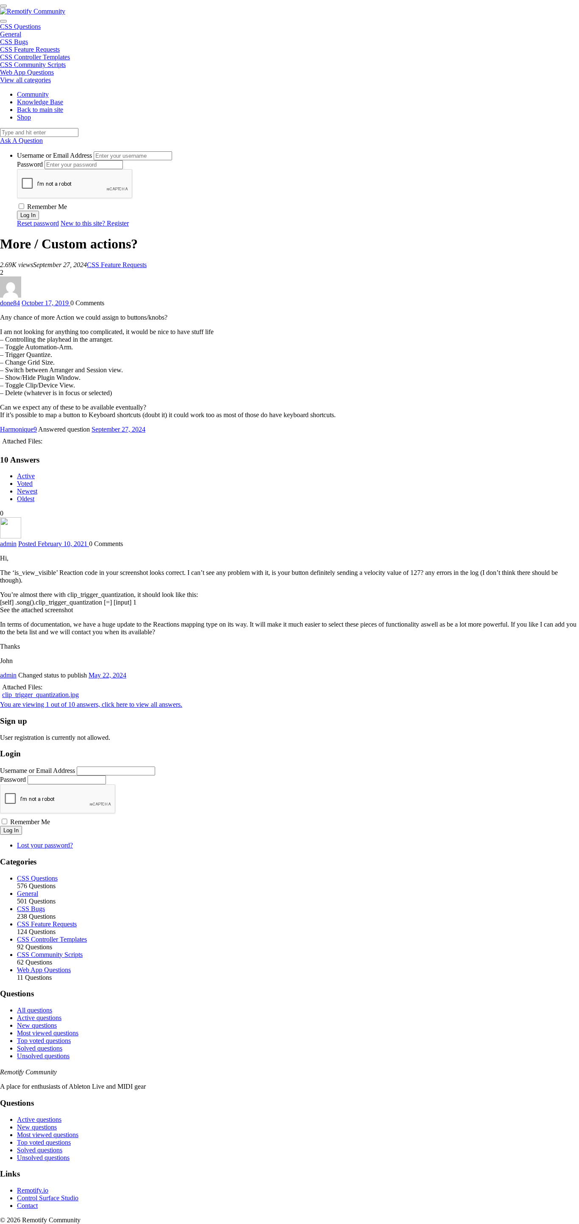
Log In (11, 830)
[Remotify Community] (32, 11)
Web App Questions (27, 72)
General (10, 34)
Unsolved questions (43, 1055)
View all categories (25, 80)
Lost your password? (45, 845)
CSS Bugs (14, 41)
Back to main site (40, 109)
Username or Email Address (54, 155)
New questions (37, 1025)
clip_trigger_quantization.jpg (40, 694)
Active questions (39, 1017)
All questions (34, 1010)
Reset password (38, 223)
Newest (27, 491)
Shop (24, 117)
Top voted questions (44, 1040)
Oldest (25, 498)
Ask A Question (21, 140)
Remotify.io (32, 1190)
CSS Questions (20, 26)
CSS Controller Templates (35, 57)
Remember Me (46, 206)
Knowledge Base (40, 102)
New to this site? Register (95, 223)
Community (33, 94)
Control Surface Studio (47, 1198)
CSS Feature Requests (30, 49)
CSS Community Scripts (33, 64)
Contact (27, 1205)
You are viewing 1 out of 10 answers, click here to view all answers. (91, 704)
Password (30, 164)
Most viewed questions (47, 1033)
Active (26, 476)
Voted (25, 483)
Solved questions (39, 1048)
